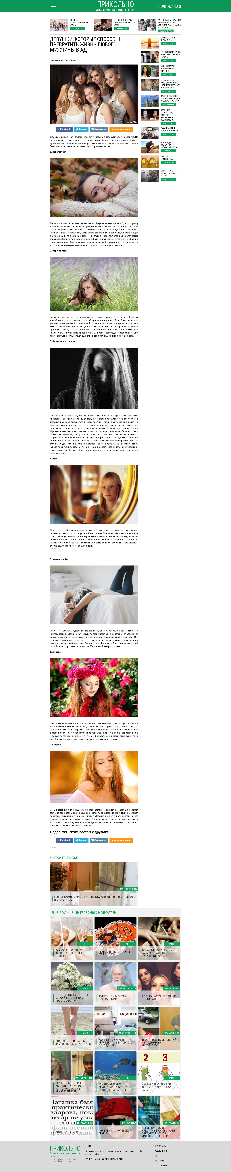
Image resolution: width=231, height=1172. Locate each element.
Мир (156, 1156)
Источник (53, 847)
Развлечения (160, 1151)
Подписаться (169, 6)
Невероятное (161, 1161)
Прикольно (160, 1146)
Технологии (160, 1166)
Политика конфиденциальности (104, 1159)
